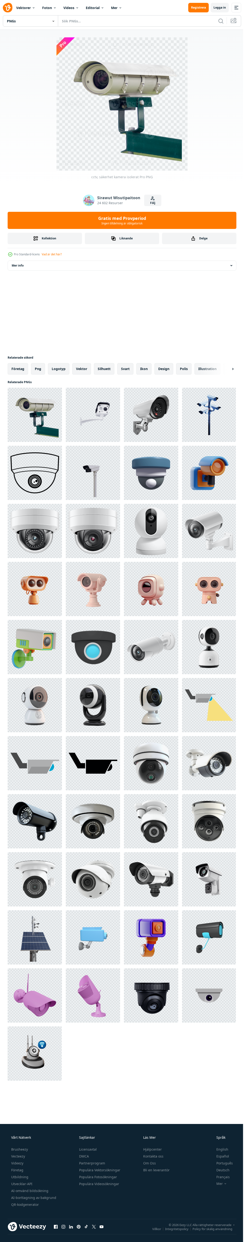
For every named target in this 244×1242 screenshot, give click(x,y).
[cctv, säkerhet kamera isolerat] (35, 415)
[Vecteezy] (7, 7)
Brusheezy (19, 1149)
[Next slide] (225, 369)
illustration (207, 368)
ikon (144, 368)
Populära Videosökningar (99, 1184)
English (219, 1149)
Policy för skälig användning (209, 1229)
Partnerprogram (92, 1163)
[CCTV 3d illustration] (35, 647)
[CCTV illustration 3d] (35, 1053)
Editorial (93, 7)
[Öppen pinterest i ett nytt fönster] (79, 1226)
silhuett (104, 368)
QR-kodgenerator (24, 1204)
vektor (81, 368)
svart (125, 368)
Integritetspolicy (173, 1229)
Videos (68, 7)
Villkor (153, 1229)
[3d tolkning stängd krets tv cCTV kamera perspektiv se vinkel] (151, 415)
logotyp (59, 368)
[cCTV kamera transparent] (93, 473)
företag (17, 368)
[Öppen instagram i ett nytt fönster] (63, 1226)
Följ (150, 203)
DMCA (83, 1156)
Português (221, 1163)
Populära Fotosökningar (98, 1177)
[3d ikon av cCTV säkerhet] (209, 937)
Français (220, 1177)
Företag (17, 1170)
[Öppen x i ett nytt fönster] (94, 1226)
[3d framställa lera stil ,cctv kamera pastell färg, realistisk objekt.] (35, 589)
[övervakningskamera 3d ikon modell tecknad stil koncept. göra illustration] (93, 937)
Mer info (18, 265)
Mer (114, 7)
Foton (47, 7)
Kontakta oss (153, 1156)
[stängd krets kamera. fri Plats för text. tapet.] (209, 995)
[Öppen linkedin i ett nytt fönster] (71, 1226)
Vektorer (23, 7)
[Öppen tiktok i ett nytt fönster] (86, 1226)
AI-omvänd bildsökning (29, 1190)
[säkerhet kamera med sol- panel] (35, 937)
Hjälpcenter (152, 1149)
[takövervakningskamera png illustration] (35, 473)
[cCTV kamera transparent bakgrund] (93, 415)
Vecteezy (18, 1156)
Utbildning (19, 1177)
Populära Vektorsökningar (99, 1170)
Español (219, 1156)
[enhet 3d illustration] (151, 473)
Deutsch (219, 1170)
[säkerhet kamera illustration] (35, 531)
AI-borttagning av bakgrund (33, 1197)
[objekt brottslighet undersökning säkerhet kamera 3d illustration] (209, 473)
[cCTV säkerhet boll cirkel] (93, 647)
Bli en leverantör (156, 1170)
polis (184, 368)
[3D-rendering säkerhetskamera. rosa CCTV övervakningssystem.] (35, 995)
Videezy (17, 1163)
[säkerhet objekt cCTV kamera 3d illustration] (151, 937)
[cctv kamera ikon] (209, 705)
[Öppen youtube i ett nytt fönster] (101, 1226)
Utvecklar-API (21, 1184)
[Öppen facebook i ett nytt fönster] (56, 1226)
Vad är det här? (52, 254)
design (163, 368)
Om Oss (149, 1163)
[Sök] (217, 21)
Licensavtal (87, 1149)
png (38, 368)
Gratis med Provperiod (120, 220)
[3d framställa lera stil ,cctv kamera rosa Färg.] (93, 589)
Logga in (216, 7)
